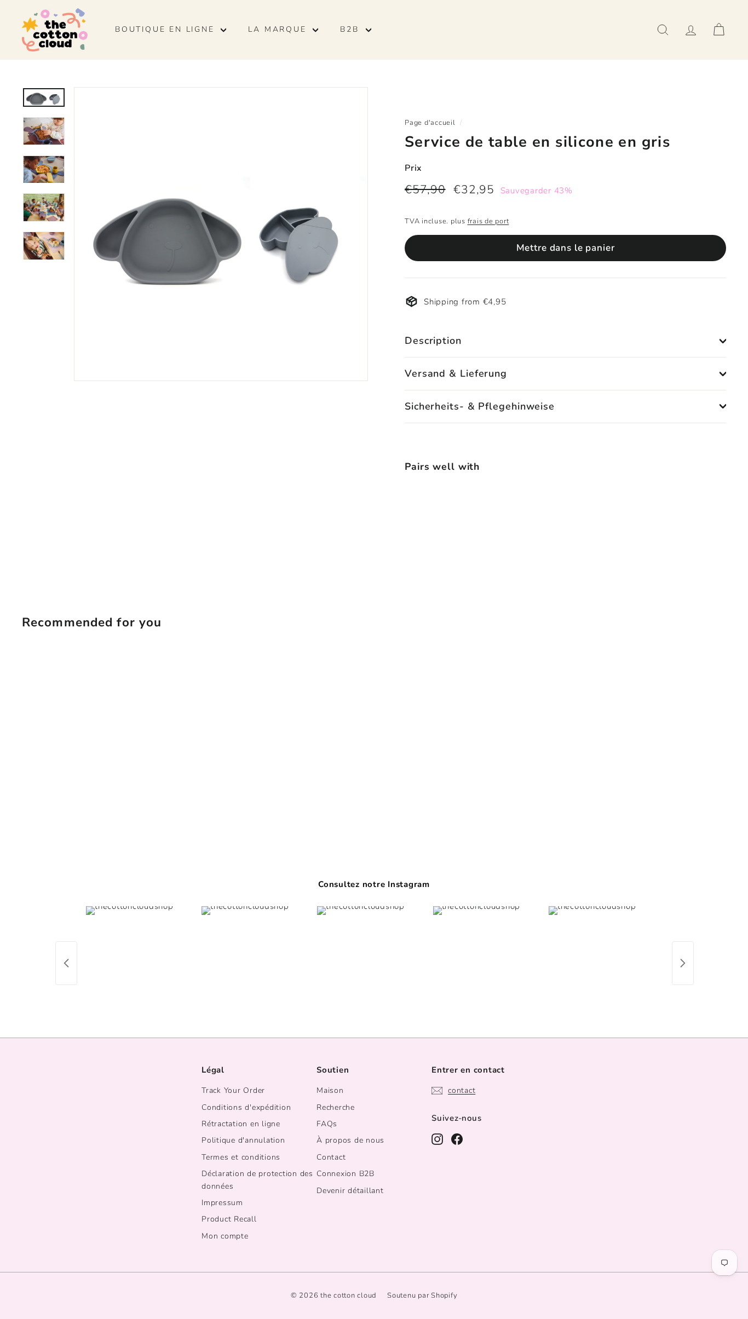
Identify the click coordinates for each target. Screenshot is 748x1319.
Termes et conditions (241, 1157)
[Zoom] (220, 234)
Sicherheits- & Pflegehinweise (480, 406)
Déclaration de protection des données (257, 1179)
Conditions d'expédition (246, 1107)
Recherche (336, 1107)
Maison (330, 1090)
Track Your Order (233, 1090)
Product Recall (229, 1219)
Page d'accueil (430, 123)
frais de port (488, 221)
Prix (413, 168)
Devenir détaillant (350, 1190)
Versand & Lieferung (456, 373)
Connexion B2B (346, 1173)
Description (433, 340)
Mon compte (225, 1236)
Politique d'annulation (243, 1140)
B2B (351, 29)
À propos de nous (350, 1140)
